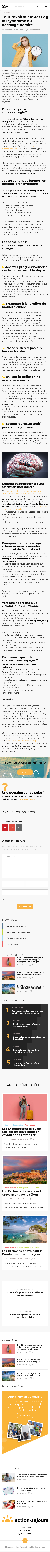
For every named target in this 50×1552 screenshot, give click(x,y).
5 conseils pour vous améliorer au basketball (32, 1502)
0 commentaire (34, 29)
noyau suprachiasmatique (19, 147)
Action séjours (25, 1547)
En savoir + (25, 1415)
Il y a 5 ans (21, 1479)
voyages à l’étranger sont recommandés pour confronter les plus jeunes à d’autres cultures (23, 493)
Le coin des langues (16, 926)
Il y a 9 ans (21, 1507)
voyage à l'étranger (29, 812)
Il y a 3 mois (22, 965)
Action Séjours (7, 29)
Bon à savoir (12, 944)
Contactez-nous (27, 799)
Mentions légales (12, 1547)
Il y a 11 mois (22, 991)
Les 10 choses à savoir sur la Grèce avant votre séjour (30, 973)
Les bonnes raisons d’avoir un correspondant (31, 1489)
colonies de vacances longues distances (25, 507)
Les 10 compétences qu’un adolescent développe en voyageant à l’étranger (30, 960)
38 (32, 1507)
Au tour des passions (16, 938)
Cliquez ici (25, 772)
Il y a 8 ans (21, 1493)
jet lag (17, 812)
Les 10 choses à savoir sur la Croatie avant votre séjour (30, 987)
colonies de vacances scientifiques (22, 740)
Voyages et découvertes (18, 932)
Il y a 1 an (19, 29)
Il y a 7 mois (22, 977)
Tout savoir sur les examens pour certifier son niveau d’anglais (32, 1475)
